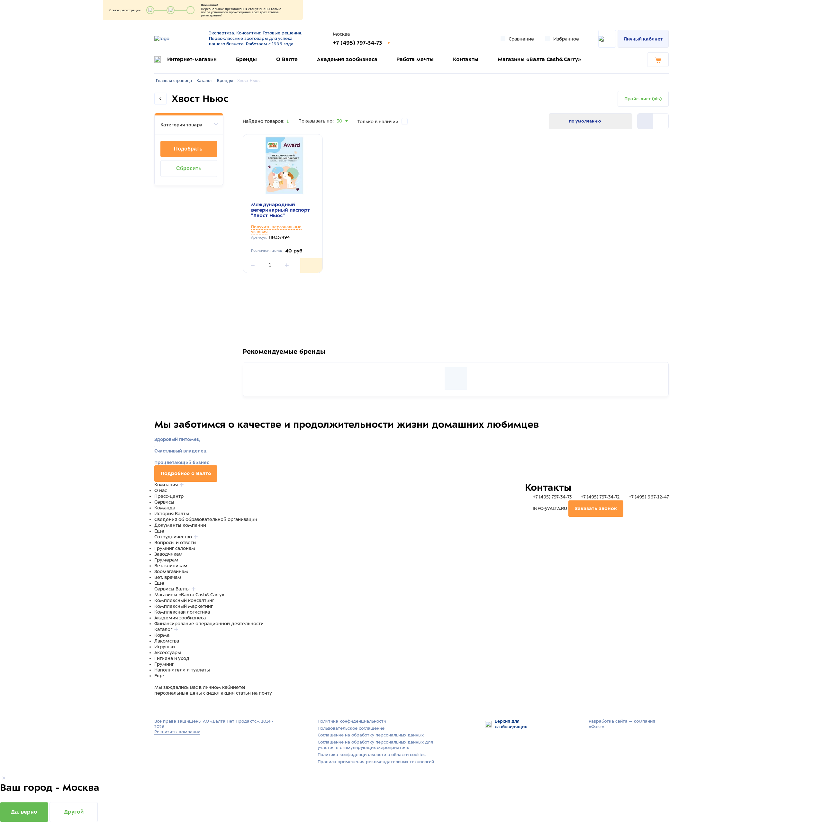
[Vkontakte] (173, 705)
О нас (160, 490)
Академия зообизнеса (347, 59)
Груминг (164, 664)
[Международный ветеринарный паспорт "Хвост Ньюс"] (282, 165)
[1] (660, 121)
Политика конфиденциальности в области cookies (372, 754)
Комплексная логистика (182, 612)
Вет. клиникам (170, 565)
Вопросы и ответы (175, 542)
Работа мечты (415, 59)
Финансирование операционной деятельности (209, 623)
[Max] (166, 705)
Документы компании (180, 525)
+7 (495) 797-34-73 (358, 43)
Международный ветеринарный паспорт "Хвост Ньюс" (280, 210)
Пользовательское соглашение (351, 728)
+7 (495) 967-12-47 (648, 496)
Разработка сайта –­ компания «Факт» (622, 724)
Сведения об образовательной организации (205, 519)
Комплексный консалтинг (184, 600)
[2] (645, 121)
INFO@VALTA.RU (549, 508)
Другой (74, 812)
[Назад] (160, 99)
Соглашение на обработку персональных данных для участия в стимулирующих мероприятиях (375, 745)
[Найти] (607, 39)
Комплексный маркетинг (183, 606)
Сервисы (164, 502)
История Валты (171, 513)
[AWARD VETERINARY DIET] (456, 378)
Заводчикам (168, 554)
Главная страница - (175, 80)
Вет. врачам (167, 577)
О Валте (287, 59)
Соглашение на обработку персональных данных (371, 735)
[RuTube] (158, 705)
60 (340, 129)
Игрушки (164, 646)
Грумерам (166, 559)
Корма (161, 635)
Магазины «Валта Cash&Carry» (539, 59)
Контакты (465, 59)
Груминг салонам (174, 548)
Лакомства (166, 641)
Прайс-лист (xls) (643, 98)
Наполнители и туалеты (182, 669)
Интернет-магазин (192, 59)
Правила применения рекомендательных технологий (376, 761)
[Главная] (177, 38)
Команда (164, 507)
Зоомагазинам (171, 571)
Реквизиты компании (177, 731)
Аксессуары (167, 652)
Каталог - (205, 80)
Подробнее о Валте (186, 473)
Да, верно (24, 812)
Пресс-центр (169, 496)
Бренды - (226, 80)
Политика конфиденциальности (352, 721)
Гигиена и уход (171, 658)
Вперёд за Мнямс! (296, 355)
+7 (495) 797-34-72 (600, 496)
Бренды (246, 59)
